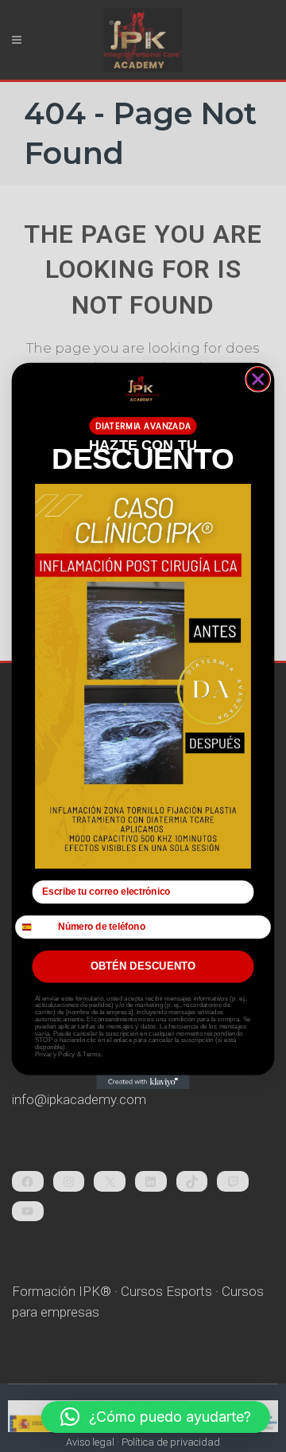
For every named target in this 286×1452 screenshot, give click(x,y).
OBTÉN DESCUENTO (143, 967)
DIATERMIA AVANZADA (143, 426)
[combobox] (34, 927)
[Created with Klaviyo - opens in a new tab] (143, 1082)
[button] (155, 1417)
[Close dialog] (257, 379)
